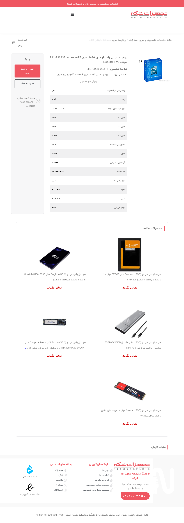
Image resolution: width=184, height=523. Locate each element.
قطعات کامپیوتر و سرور (152, 40)
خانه (169, 40)
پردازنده (132, 40)
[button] (140, 61)
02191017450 (134, 496)
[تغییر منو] (72, 14)
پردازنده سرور (119, 40)
